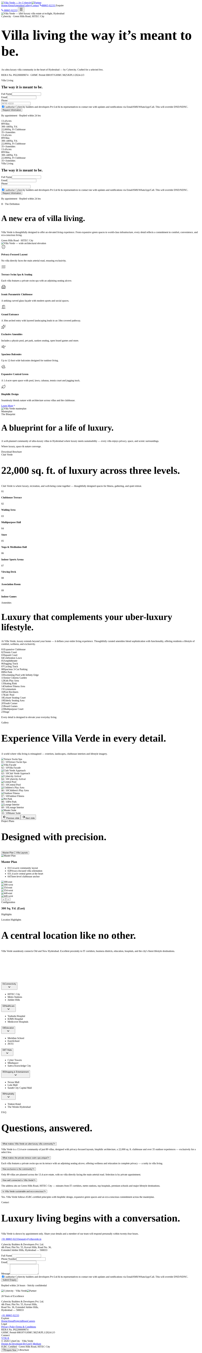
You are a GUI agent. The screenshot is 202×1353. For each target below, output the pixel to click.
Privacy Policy (8, 1326)
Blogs (24, 1321)
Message (5, 1273)
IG (6, 1338)
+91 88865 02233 (10, 1239)
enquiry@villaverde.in (30, 1239)
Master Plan (8, 852)
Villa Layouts (22, 852)
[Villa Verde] (21, 2)
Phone (4, 100)
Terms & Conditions (26, 1326)
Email (4, 97)
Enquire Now (10, 1350)
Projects (18, 1321)
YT (3, 1338)
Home (4, 5)
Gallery (27, 5)
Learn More (7, 405)
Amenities (19, 5)
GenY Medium (21, 1343)
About (10, 5)
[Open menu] (21, 9)
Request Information (12, 110)
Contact (35, 5)
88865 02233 (10, 10)
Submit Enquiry (10, 1280)
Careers (31, 1321)
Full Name (6, 94)
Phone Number (8, 1259)
